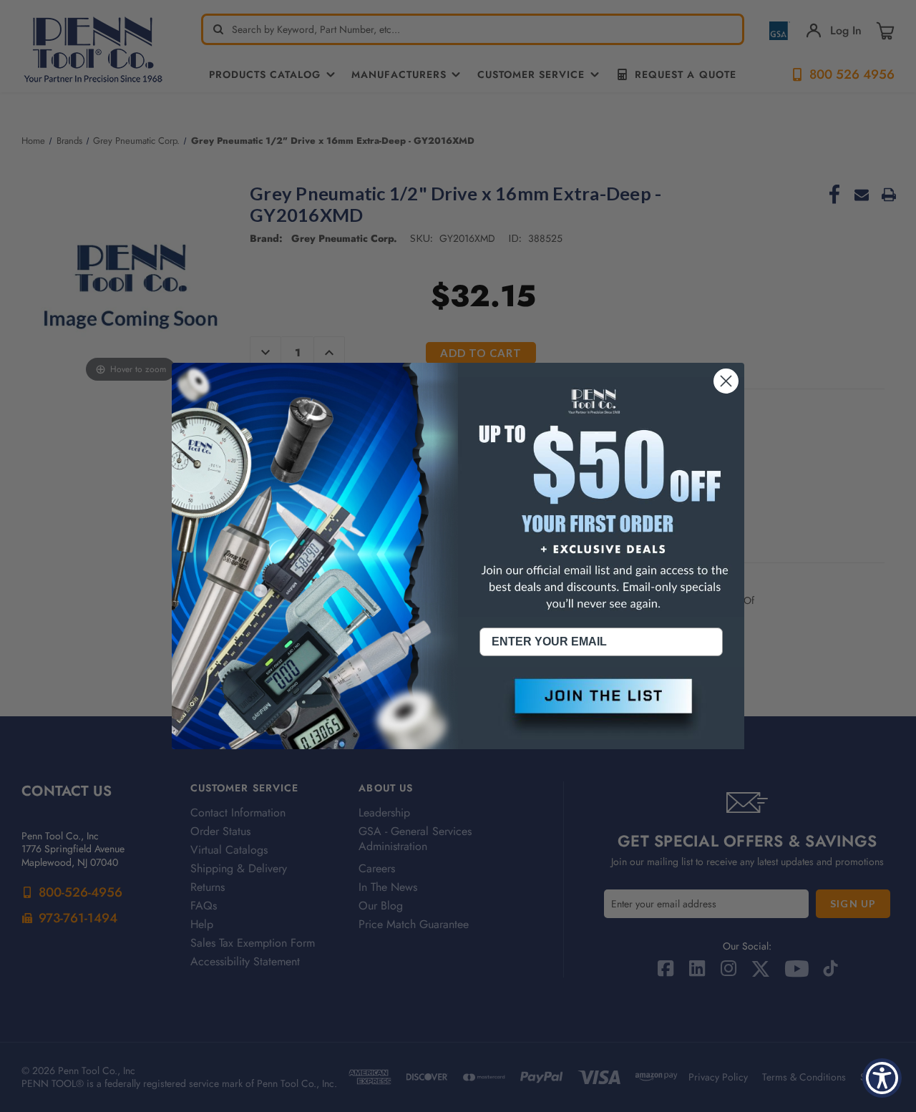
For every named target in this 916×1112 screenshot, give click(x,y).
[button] (601, 707)
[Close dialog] (726, 381)
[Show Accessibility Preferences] (882, 1078)
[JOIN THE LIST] (601, 707)
